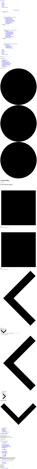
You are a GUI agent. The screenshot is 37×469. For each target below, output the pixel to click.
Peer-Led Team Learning (9, 19)
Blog (3, 6)
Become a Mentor (4, 452)
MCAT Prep (7, 23)
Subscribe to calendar (3, 400)
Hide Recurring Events (4, 334)
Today (1, 328)
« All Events (2, 182)
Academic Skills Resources (10, 31)
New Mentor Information (9, 47)
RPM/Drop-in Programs (9, 18)
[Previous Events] (19, 325)
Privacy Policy (4, 463)
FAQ (3, 4)
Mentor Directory (8, 45)
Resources (3, 24)
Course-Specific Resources (9, 33)
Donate (3, 5)
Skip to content (2, 0)
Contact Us (3, 65)
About (3, 2)
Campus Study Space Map (9, 32)
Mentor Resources (8, 35)
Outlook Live (4, 430)
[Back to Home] (7, 459)
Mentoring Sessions (5, 7)
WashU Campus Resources (10, 36)
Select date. (8, 333)
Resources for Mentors (9, 46)
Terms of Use (4, 462)
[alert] (18, 207)
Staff (3, 50)
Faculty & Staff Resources (9, 34)
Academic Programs (5, 11)
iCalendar (3, 428)
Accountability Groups (9, 22)
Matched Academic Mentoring (10, 21)
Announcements (8, 37)
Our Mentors (4, 38)
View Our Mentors (6, 44)
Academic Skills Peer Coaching (10, 20)
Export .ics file (4, 431)
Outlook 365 (4, 429)
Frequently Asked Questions (6, 64)
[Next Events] (2, 326)
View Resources (6, 30)
